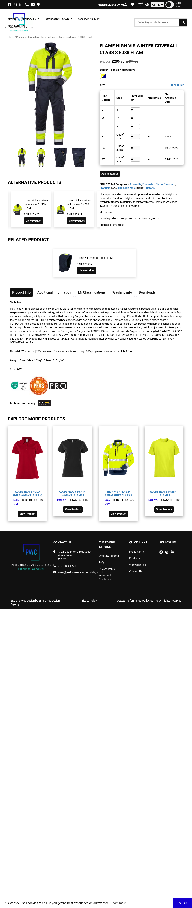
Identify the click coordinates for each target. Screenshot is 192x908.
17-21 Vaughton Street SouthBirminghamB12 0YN (74, 555)
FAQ (101, 562)
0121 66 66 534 (67, 565)
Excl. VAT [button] (179, 4)
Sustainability (89, 18)
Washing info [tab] (122, 292)
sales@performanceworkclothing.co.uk (75, 572)
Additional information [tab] (54, 292)
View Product (12, 220)
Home (12, 18)
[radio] (103, 76)
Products (28, 18)
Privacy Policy (107, 568)
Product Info (136, 551)
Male (133, 187)
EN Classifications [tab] (92, 292)
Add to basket (109, 173)
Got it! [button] (183, 903)
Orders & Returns (109, 555)
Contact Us (16, 26)
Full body (123, 187)
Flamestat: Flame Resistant (158, 184)
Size (102, 84)
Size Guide (177, 84)
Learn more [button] (118, 903)
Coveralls (33, 37)
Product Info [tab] (21, 292)
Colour (104, 69)
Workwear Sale (57, 18)
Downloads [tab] (147, 292)
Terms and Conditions (105, 577)
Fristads (149, 187)
